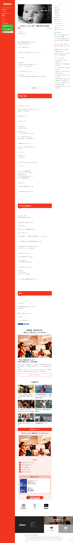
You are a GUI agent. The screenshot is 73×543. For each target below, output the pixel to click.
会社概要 (31, 523)
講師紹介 (3, 15)
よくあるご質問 (5, 23)
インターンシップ (5, 19)
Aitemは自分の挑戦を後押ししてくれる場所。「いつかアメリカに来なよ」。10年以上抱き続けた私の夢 (43, 396)
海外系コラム (56, 19)
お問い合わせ (32, 525)
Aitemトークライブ (57, 29)
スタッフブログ (57, 23)
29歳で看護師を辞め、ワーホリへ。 (42, 423)
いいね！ (20, 324)
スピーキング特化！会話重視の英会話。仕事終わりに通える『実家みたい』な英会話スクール (61, 40)
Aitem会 (55, 27)
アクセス (3, 21)
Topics (55, 7)
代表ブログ (56, 21)
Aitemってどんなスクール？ (7, 7)
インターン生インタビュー (58, 25)
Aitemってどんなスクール (35, 374)
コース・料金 (4, 11)
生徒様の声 (4, 9)
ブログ (3, 17)
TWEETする (26, 324)
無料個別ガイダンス (5, 13)
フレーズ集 (56, 15)
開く (36, 87)
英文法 (55, 13)
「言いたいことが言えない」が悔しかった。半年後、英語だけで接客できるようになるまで (26, 396)
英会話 (55, 11)
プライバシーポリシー (34, 526)
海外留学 (55, 17)
